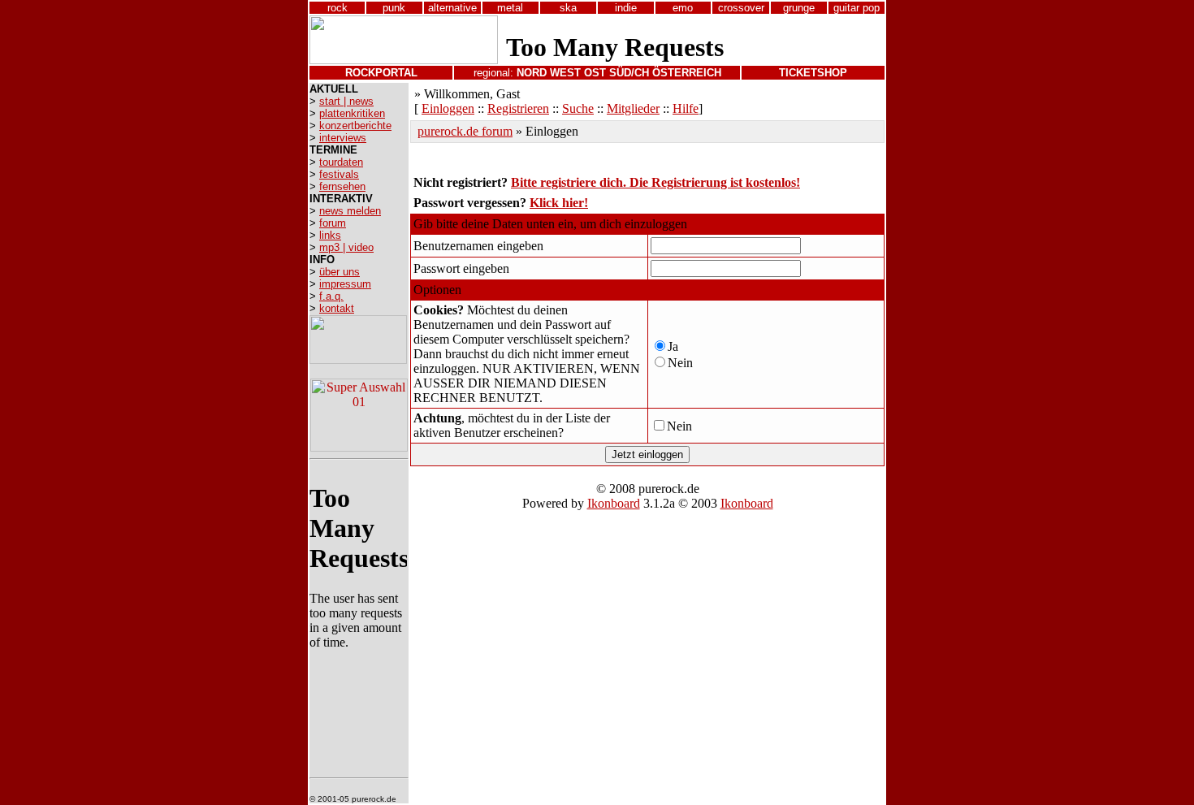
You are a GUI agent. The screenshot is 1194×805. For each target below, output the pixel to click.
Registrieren (518, 108)
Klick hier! (559, 203)
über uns (339, 272)
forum (332, 223)
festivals (339, 174)
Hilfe (686, 108)
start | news (346, 101)
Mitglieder (633, 108)
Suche (578, 108)
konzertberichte (355, 125)
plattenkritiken (352, 113)
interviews (342, 138)
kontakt (336, 308)
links (330, 235)
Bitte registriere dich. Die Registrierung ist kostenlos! (655, 182)
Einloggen (448, 108)
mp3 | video (346, 247)
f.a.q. (331, 296)
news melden (350, 211)
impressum (345, 284)
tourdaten (341, 162)
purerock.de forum (465, 131)
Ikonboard (613, 503)
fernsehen (342, 186)
